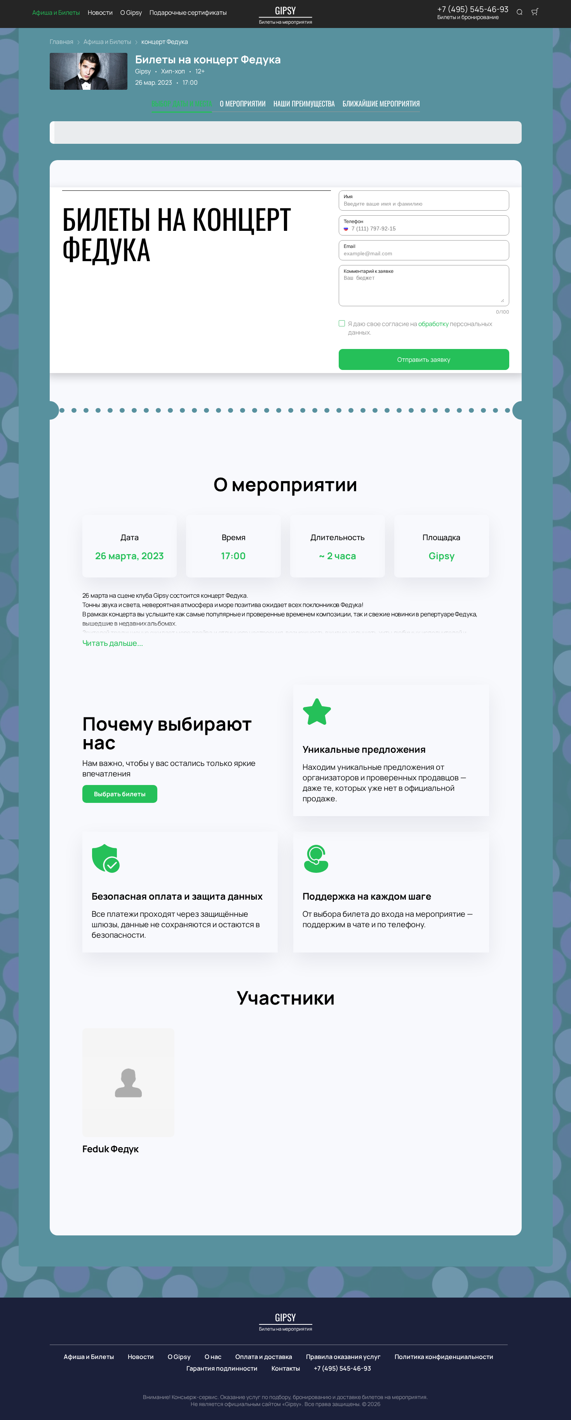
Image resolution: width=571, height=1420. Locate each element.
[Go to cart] (535, 12)
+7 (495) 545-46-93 (472, 9)
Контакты (286, 1368)
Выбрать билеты (120, 794)
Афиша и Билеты (56, 12)
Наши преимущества (304, 103)
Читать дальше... (112, 643)
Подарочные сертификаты (188, 12)
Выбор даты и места (181, 103)
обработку (433, 323)
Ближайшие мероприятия (381, 103)
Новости (100, 12)
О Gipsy (131, 12)
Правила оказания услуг (343, 1356)
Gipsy (143, 71)
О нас (213, 1356)
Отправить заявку (423, 359)
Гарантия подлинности (222, 1368)
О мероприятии (243, 103)
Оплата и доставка (263, 1356)
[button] (347, 228)
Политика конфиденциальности (444, 1356)
